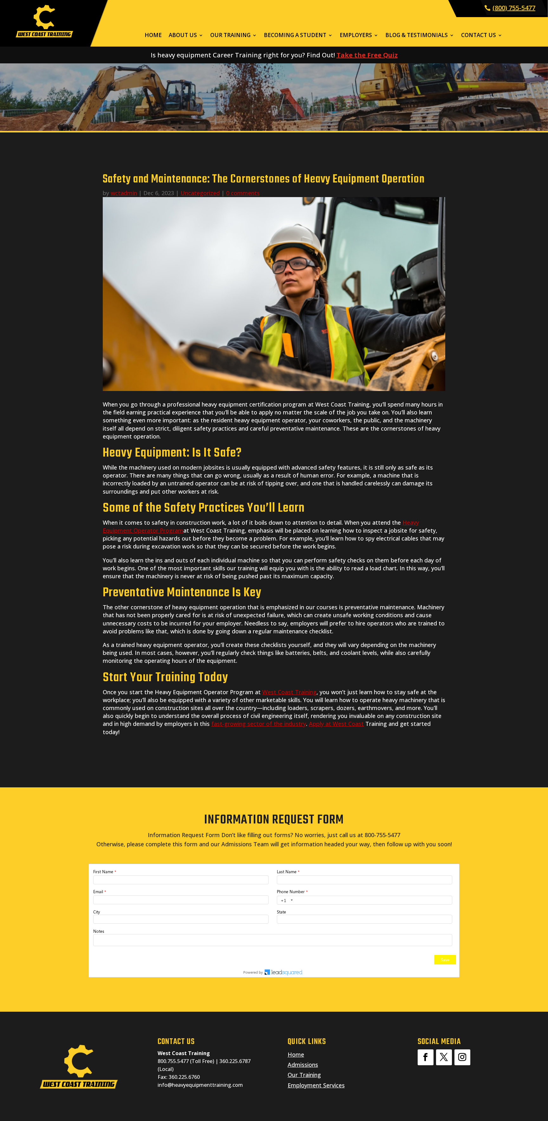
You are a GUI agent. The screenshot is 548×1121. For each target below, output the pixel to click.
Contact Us (478, 36)
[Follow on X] (444, 1057)
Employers (356, 36)
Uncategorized (200, 193)
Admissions (303, 1064)
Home (153, 36)
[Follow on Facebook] (426, 1057)
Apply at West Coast (336, 723)
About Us (183, 36)
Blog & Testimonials (416, 36)
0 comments (243, 193)
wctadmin (124, 193)
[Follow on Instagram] (462, 1057)
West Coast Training (289, 692)
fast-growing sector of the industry (258, 723)
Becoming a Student (295, 36)
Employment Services (316, 1085)
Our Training (230, 36)
